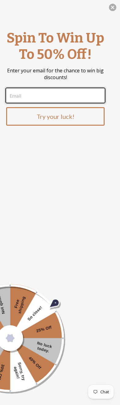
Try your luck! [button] (55, 116)
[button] (112, 7)
